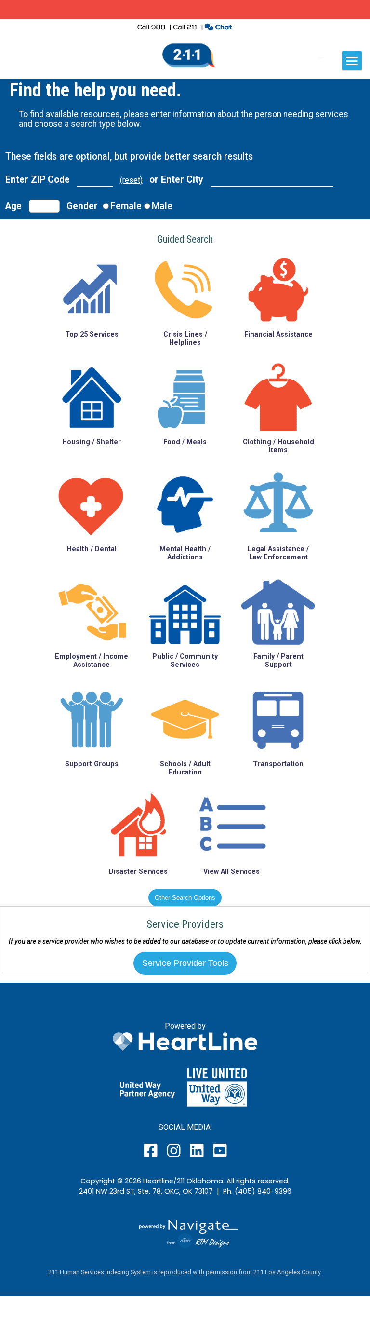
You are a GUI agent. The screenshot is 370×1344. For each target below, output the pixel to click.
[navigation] (352, 61)
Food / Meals (185, 442)
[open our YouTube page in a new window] (219, 1157)
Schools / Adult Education (185, 768)
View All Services (231, 872)
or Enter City (176, 179)
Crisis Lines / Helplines (185, 338)
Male (162, 206)
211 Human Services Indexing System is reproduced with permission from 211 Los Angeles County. (185, 1272)
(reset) (131, 180)
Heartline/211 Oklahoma (183, 1181)
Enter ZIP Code (37, 179)
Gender (82, 206)
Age (13, 206)
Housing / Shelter (91, 442)
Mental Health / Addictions (185, 553)
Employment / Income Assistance (91, 660)
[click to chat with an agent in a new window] (218, 28)
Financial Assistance (278, 334)
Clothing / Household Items (278, 446)
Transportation (278, 764)
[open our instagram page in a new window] (174, 1157)
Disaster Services (138, 872)
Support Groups (92, 764)
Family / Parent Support (278, 660)
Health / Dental (92, 549)
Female (126, 206)
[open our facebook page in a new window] (152, 1157)
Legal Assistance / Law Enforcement (278, 553)
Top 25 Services (92, 334)
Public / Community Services (185, 660)
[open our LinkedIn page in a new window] (197, 1157)
